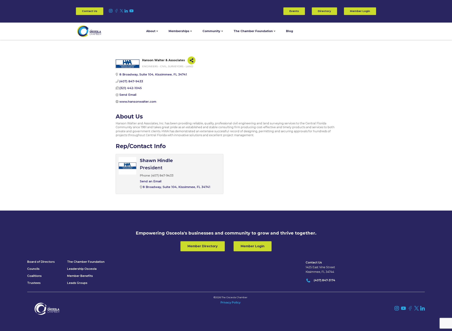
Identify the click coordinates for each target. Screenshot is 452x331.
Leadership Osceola (82, 269)
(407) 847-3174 (324, 280)
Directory (324, 11)
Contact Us (89, 11)
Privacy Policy (230, 302)
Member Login (360, 11)
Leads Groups (77, 283)
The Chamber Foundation (253, 31)
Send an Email (150, 181)
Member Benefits (80, 276)
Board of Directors (41, 261)
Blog (289, 31)
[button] (152, 31)
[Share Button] (191, 60)
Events (294, 11)
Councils (33, 269)
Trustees (34, 283)
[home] (89, 31)
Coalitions (34, 276)
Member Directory (203, 246)
